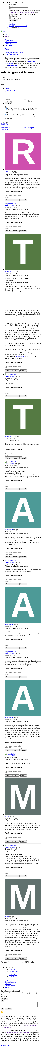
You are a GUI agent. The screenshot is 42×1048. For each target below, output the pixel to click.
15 (15, 128)
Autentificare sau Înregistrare (14, 2)
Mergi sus (8, 987)
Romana (11, 976)
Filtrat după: (5, 122)
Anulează (23, 200)
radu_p (7, 171)
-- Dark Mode (13, 971)
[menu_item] (21, 1011)
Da (2, 998)
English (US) (13, 975)
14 (13, 128)
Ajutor (7, 980)
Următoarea (4, 129)
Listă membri (9, 45)
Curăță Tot (4, 124)
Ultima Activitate (10, 90)
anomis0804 (9, 530)
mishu (7, 816)
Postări (7, 88)
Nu (6, 998)
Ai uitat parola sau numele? (18, 26)
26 (26, 128)
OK (3, 1001)
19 (24, 128)
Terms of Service (10, 982)
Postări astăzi (9, 40)
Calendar (8, 44)
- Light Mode (13, 969)
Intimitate (8, 984)
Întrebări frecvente (11, 42)
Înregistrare (12, 24)
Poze (6, 92)
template (31, 128)
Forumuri (8, 36)
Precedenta (4, 128)
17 (19, 128)
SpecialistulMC (10, 205)
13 (11, 128)
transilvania (8, 271)
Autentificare (13, 20)
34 (28, 128)
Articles (7, 35)
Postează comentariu (12, 200)
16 (17, 128)
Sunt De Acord (5, 1045)
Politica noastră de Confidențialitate (22, 12)
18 (22, 128)
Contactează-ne (10, 986)
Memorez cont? (16, 18)
